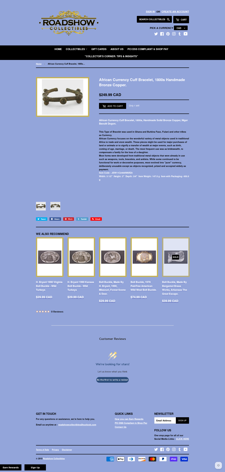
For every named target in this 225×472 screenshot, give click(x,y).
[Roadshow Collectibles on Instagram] (174, 34)
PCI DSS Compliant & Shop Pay (148, 49)
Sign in (150, 11)
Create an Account (175, 11)
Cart (183, 19)
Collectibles (76, 49)
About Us (117, 49)
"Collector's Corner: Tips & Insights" (111, 56)
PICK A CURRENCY (162, 28)
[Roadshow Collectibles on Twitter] (156, 34)
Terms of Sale (42, 449)
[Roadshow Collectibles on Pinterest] (168, 34)
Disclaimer (67, 449)
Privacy (55, 449)
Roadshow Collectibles (54, 458)
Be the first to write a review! (112, 379)
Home (58, 49)
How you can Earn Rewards (129, 418)
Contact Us (120, 426)
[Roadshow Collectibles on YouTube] (186, 34)
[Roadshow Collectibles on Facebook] (162, 34)
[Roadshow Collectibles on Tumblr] (180, 34)
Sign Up (182, 420)
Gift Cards (99, 49)
